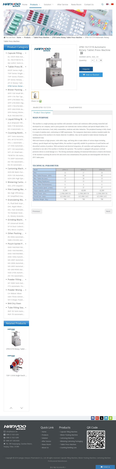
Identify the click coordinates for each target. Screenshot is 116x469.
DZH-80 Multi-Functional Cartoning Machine (17, 172)
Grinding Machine (16, 219)
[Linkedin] (106, 418)
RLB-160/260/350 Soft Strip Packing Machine (17, 115)
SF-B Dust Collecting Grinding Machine (17, 226)
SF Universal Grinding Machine (17, 223)
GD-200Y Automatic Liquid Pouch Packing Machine (17, 266)
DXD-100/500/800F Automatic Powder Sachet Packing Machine (17, 250)
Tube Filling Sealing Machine (17, 307)
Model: (36, 107)
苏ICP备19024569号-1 (58, 467)
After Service (46, 441)
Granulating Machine (17, 200)
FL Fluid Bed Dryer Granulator (17, 203)
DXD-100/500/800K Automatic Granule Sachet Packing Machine (17, 254)
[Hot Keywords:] (102, 4)
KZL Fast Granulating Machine (17, 210)
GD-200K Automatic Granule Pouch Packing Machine (17, 263)
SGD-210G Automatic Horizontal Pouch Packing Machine (17, 273)
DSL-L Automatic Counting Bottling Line (17, 143)
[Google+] (97, 418)
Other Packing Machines (17, 233)
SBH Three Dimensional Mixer (17, 297)
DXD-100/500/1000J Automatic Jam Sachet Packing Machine (17, 247)
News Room (46, 444)
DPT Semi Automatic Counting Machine (17, 136)
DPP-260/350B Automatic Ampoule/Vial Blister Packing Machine (17, 109)
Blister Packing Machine (17, 90)
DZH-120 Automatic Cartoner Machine (17, 175)
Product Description (42, 113)
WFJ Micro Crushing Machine (17, 230)
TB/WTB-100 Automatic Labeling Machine (17, 155)
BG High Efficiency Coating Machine (17, 193)
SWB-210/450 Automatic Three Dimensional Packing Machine (17, 240)
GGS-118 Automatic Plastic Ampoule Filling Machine (17, 126)
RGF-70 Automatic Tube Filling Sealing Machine (17, 314)
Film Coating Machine (17, 189)
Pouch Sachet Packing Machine (17, 243)
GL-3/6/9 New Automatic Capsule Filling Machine (17, 57)
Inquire (86, 69)
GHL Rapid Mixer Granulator (17, 206)
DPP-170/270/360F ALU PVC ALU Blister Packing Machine (17, 106)
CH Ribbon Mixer (15, 293)
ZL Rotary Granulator (17, 216)
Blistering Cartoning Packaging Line (17, 182)
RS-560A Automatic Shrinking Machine (17, 237)
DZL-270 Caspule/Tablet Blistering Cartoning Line (17, 186)
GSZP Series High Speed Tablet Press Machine (17, 70)
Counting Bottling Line (17, 133)
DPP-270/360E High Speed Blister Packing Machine (17, 103)
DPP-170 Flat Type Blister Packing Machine (17, 96)
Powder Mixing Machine (17, 290)
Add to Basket (92, 74)
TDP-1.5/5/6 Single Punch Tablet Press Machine (16, 375)
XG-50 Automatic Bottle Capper (17, 165)
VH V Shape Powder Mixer (17, 300)
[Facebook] (93, 418)
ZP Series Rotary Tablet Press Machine (17, 80)
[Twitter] (101, 418)
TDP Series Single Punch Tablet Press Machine (17, 73)
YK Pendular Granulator (17, 213)
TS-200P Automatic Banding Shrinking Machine (17, 158)
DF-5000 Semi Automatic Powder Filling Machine (17, 283)
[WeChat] (110, 418)
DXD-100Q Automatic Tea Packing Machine (17, 257)
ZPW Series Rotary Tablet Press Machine (17, 86)
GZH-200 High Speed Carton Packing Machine (17, 178)
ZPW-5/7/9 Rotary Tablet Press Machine (16, 349)
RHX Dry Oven (14, 303)
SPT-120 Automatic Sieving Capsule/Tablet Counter (17, 149)
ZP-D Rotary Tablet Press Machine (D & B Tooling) (17, 83)
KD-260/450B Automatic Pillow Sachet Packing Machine (17, 269)
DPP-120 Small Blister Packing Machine (17, 93)
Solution (45, 438)
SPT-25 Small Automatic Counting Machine (17, 152)
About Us (45, 447)
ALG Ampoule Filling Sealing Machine (17, 123)
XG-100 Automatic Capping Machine (17, 162)
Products (45, 435)
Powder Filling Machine (17, 279)
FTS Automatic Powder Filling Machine (17, 286)
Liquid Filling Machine (17, 119)
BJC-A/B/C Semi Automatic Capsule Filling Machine (17, 63)
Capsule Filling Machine (17, 53)
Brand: (72, 107)
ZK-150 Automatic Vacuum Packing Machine (17, 276)
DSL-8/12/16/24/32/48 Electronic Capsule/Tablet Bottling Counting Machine (17, 139)
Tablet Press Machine (17, 66)
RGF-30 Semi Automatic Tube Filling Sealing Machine (17, 311)
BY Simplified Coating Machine (17, 196)
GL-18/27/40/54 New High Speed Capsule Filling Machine (17, 60)
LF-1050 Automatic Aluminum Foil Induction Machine (17, 146)
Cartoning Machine (17, 168)
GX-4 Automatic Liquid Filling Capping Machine (17, 129)
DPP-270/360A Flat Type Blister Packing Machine (17, 100)
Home (44, 432)
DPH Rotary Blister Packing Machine (17, 112)
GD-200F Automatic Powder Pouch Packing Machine (17, 260)
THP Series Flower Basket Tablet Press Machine (17, 77)
